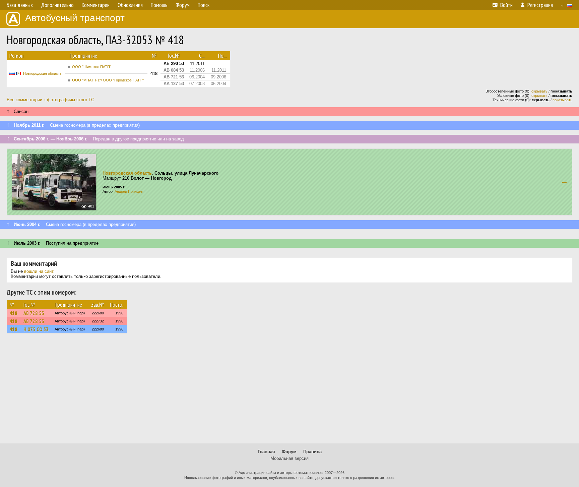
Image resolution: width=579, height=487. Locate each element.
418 (13, 313)
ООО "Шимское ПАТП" (91, 67)
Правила (312, 451)
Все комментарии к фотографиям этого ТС (50, 99)
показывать (562, 100)
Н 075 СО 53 (36, 329)
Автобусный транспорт (75, 18)
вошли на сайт (38, 271)
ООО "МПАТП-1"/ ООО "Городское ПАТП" (108, 80)
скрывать (539, 91)
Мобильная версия (289, 458)
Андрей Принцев (129, 191)
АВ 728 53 (33, 313)
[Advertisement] (289, 391)
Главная (266, 451)
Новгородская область (42, 73)
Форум (289, 451)
